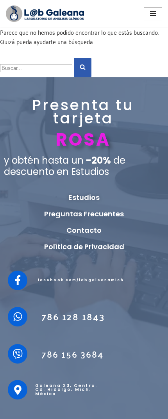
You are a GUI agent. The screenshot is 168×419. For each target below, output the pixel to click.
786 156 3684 (72, 354)
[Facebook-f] (17, 280)
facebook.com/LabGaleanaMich (81, 280)
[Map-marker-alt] (17, 389)
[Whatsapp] (17, 316)
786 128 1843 (73, 316)
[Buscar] (82, 67)
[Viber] (17, 354)
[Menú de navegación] (153, 13)
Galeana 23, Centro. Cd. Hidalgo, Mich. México (66, 390)
